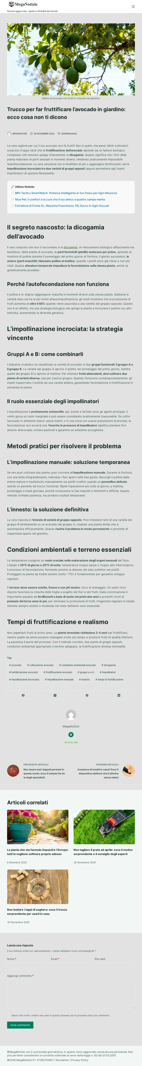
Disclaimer (62, 1060)
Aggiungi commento (20, 975)
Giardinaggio (69, 133)
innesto (84, 679)
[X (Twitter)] (55, 695)
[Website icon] (71, 734)
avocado (15, 665)
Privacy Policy (79, 1060)
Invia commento (20, 1025)
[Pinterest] (87, 695)
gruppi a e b (86, 672)
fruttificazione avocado (58, 672)
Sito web (100, 959)
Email (55, 959)
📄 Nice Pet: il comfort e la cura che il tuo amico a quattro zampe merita (58, 199)
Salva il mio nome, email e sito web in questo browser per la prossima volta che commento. (60, 1015)
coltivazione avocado (40, 665)
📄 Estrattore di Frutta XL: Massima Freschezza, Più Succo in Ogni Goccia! (60, 205)
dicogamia (70, 247)
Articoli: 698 (71, 742)
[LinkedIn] (119, 695)
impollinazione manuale (59, 679)
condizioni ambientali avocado (77, 665)
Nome (11, 959)
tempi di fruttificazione (109, 679)
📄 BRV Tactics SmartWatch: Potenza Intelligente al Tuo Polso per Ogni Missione (64, 193)
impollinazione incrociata (24, 679)
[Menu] (133, 6)
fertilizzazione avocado (23, 672)
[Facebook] (23, 695)
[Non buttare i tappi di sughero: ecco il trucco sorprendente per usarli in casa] (37, 887)
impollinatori (108, 672)
